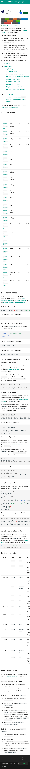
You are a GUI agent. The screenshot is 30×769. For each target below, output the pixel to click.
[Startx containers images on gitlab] (5, 766)
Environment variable (9, 92)
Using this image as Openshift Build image (17, 76)
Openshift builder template (13, 81)
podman (3, 300)
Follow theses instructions (12, 676)
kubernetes (17, 300)
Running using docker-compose (14, 74)
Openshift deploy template (13, 84)
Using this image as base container (15, 89)
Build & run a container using (15, 97)
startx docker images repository (9, 107)
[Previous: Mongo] (2, 759)
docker (23, 298)
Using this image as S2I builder (14, 87)
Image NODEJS (8, 63)
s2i (7, 300)
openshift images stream (14, 369)
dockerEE (10, 300)
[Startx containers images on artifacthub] (7, 766)
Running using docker (11, 71)
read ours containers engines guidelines (14, 302)
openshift (23, 300)
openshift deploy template (18, 444)
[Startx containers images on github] (2, 766)
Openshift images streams (13, 79)
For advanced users (9, 94)
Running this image (9, 69)
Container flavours (8, 66)
